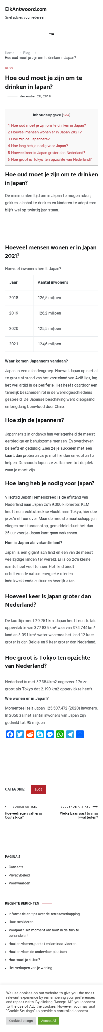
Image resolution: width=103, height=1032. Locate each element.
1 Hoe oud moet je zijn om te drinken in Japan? (47, 125)
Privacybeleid (19, 875)
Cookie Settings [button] (21, 1021)
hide (66, 115)
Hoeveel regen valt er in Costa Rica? (23, 812)
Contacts (16, 867)
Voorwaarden (19, 883)
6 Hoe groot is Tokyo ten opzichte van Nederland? (50, 159)
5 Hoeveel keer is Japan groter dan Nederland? (46, 153)
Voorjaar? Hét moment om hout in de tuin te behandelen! (44, 933)
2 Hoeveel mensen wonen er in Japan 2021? (45, 132)
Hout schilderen (21, 922)
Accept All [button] (48, 1021)
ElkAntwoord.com (25, 9)
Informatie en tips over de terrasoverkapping (44, 914)
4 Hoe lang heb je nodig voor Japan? (38, 146)
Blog (9, 68)
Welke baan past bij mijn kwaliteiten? (79, 812)
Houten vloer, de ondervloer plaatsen (38, 952)
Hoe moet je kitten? (25, 960)
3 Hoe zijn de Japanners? (29, 139)
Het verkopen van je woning (30, 968)
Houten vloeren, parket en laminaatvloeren (42, 944)
